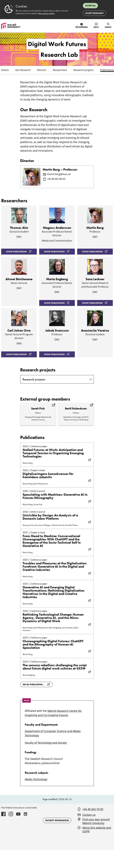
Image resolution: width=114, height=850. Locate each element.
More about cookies (46, 13)
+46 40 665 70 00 (92, 809)
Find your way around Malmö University (96, 821)
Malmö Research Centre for (65, 711)
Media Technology (36, 779)
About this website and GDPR (96, 829)
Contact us (89, 815)
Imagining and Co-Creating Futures (46, 715)
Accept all (90, 5)
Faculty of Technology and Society (46, 742)
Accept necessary (94, 13)
